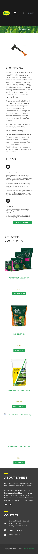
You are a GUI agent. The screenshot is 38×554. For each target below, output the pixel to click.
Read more (19, 350)
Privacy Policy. (29, 549)
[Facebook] (6, 504)
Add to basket (22, 222)
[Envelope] (10, 504)
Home (3, 29)
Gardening (12, 29)
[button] (15, 13)
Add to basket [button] (19, 294)
